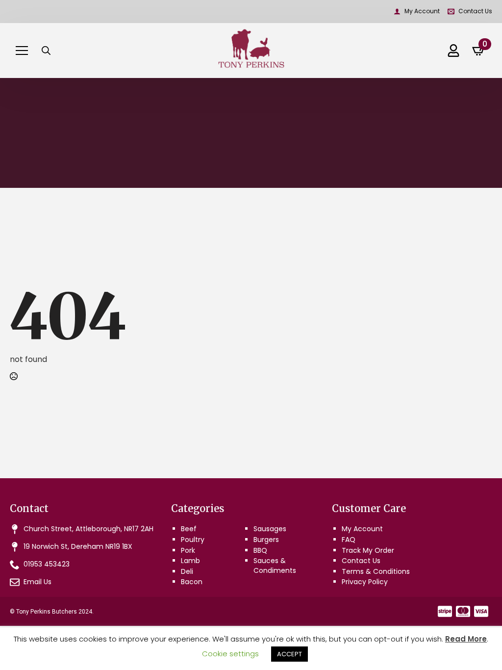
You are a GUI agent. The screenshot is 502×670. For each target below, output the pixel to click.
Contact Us (361, 561)
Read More (466, 639)
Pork (188, 550)
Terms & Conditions (376, 571)
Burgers (266, 539)
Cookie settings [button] (230, 653)
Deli (187, 571)
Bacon (191, 582)
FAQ (348, 539)
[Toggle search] (46, 50)
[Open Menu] (22, 50)
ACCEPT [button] (289, 654)
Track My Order (368, 550)
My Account (362, 529)
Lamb (190, 561)
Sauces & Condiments (274, 565)
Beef (189, 529)
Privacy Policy (365, 582)
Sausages (269, 529)
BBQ (260, 550)
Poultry (192, 539)
